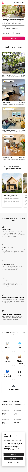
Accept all (13, 454)
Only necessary (13, 458)
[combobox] (13, 28)
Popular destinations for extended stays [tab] (12, 404)
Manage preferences (13, 462)
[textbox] (7, 34)
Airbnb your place (19, 2)
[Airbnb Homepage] (3, 2)
